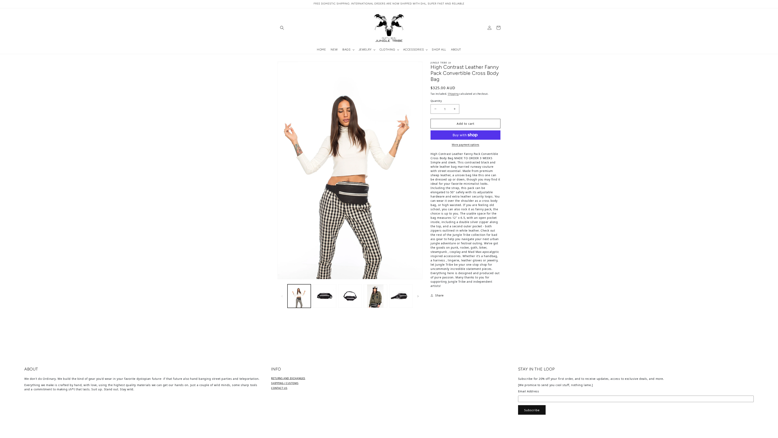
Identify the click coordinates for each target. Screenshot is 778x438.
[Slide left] (282, 296)
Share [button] (439, 295)
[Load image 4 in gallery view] (375, 296)
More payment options (465, 144)
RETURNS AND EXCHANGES (288, 378)
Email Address (528, 391)
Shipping (453, 94)
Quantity (436, 101)
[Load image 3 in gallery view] (350, 296)
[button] (282, 27)
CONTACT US (279, 388)
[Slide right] (418, 296)
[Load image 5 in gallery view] (401, 296)
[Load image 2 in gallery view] (324, 296)
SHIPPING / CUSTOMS (284, 383)
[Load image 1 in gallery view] (299, 296)
